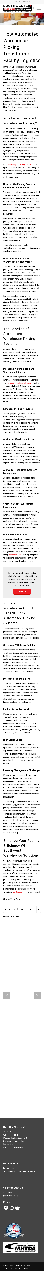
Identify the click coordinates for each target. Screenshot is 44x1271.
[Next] (37, 995)
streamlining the (13, 164)
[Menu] (37, 8)
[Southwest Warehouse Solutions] (18, 8)
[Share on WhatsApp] (14, 909)
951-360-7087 (27, 1)
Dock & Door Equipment (13, 1147)
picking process (26, 164)
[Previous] (6, 995)
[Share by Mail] (39, 909)
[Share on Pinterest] (18, 909)
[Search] (32, 8)
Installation (8, 1144)
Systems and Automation (13, 1141)
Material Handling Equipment (15, 1138)
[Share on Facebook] (5, 909)
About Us (7, 1132)
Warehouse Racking (11, 1135)
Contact (17, 1)
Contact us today (20, 892)
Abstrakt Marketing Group (18, 1265)
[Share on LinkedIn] (22, 909)
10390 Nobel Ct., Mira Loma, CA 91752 (19, 1171)
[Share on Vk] (30, 909)
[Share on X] (10, 909)
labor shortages (15, 555)
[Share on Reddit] (34, 909)
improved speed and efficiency (19, 383)
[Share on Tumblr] (26, 909)
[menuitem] (17, 1)
